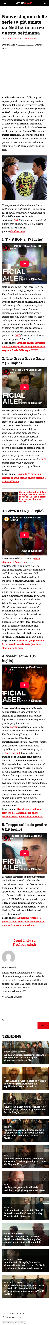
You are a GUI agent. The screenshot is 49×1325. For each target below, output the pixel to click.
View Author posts (12, 996)
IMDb (18, 335)
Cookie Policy (8, 1323)
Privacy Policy (20, 1323)
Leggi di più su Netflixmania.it (24, 942)
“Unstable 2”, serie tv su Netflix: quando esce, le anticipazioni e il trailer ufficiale (24, 477)
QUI (15, 220)
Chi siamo (8, 1313)
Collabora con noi (12, 1317)
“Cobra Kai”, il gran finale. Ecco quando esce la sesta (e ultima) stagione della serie (23, 644)
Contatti (21, 1313)
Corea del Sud (12, 752)
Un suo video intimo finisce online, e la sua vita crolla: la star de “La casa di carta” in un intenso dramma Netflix (32, 497)
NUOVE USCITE (30, 38)
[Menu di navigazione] (5, 3)
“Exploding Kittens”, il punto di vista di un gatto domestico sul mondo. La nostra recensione (23, 921)
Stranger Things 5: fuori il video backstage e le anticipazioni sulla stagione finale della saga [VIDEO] (23, 346)
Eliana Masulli (11, 38)
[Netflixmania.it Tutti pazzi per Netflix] (24, 3)
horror (13, 726)
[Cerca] (45, 3)
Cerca (5, 1020)
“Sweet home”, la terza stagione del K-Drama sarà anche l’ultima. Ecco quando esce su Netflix (22, 812)
